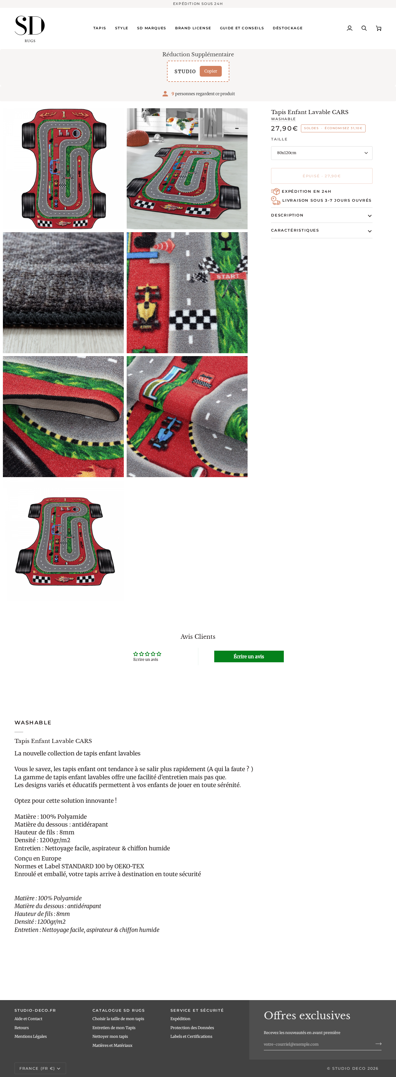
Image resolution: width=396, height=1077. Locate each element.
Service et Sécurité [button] (197, 1010)
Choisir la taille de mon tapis (118, 1018)
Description (287, 215)
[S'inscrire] (377, 1043)
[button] (100, 28)
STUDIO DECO (349, 1068)
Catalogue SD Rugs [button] (118, 1010)
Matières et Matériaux (112, 1045)
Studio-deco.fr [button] (35, 1010)
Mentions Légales (30, 1036)
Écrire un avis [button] (249, 656)
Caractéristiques (295, 230)
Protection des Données (192, 1027)
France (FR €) (37, 1068)
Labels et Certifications (191, 1036)
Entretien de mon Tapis (113, 1027)
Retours (21, 1027)
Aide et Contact (28, 1018)
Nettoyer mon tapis (110, 1036)
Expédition (180, 1018)
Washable (283, 119)
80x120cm (286, 152)
